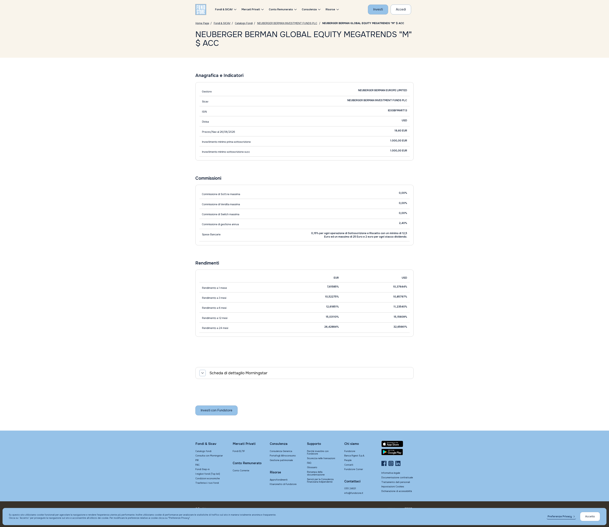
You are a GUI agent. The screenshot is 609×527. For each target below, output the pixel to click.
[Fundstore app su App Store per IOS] (397, 444)
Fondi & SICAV (222, 23)
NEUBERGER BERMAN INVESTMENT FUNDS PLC (287, 23)
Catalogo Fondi (244, 23)
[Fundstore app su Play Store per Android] (397, 452)
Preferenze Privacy (560, 516)
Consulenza (309, 9)
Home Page (202, 23)
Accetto (590, 516)
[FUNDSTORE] (200, 9)
